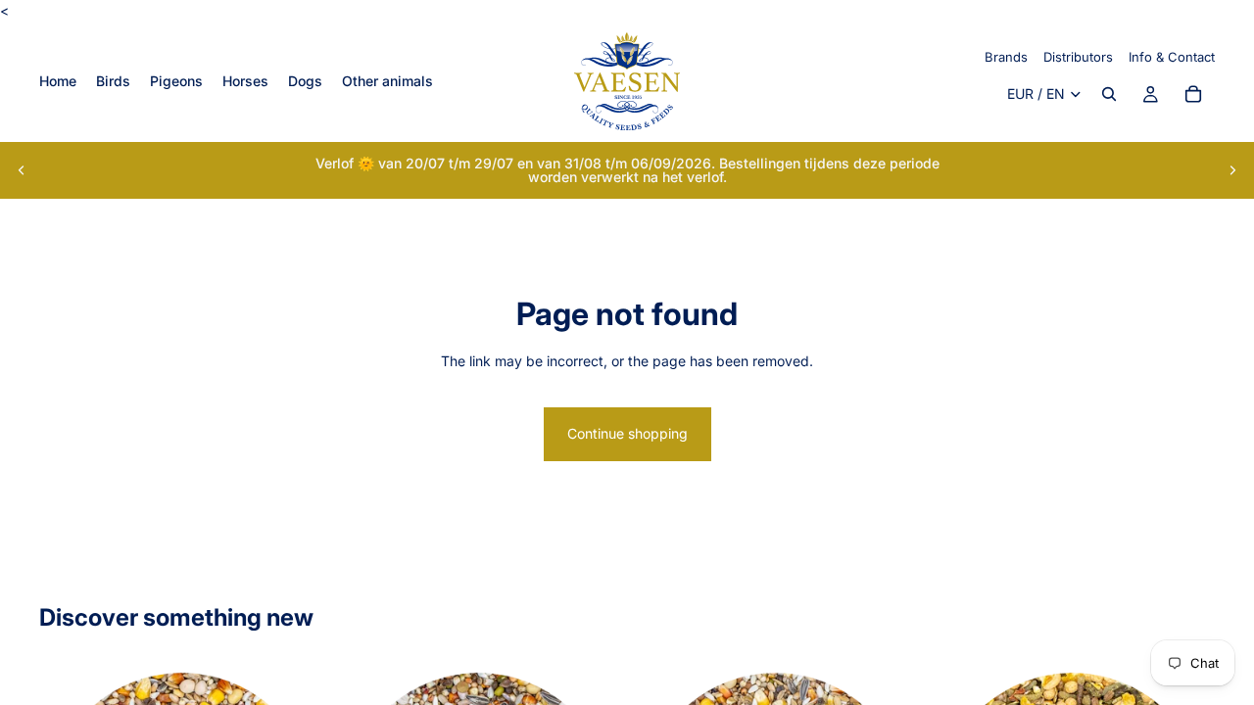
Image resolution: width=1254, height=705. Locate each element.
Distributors (1078, 57)
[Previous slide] (21, 170)
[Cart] (1193, 95)
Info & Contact (1172, 57)
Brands (1006, 57)
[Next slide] (1232, 170)
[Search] (1109, 95)
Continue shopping (627, 433)
